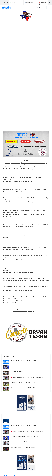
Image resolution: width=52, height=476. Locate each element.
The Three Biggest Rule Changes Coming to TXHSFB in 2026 (24, 365)
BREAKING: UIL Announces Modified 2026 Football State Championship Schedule (29, 420)
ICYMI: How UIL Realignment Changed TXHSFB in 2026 (23, 387)
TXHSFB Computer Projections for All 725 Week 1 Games (24, 382)
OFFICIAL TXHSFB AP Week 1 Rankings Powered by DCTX (23, 360)
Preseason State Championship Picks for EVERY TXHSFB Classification (28, 377)
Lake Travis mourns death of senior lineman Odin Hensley (23, 447)
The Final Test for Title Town (17, 371)
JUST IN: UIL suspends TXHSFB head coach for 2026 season (24, 441)
